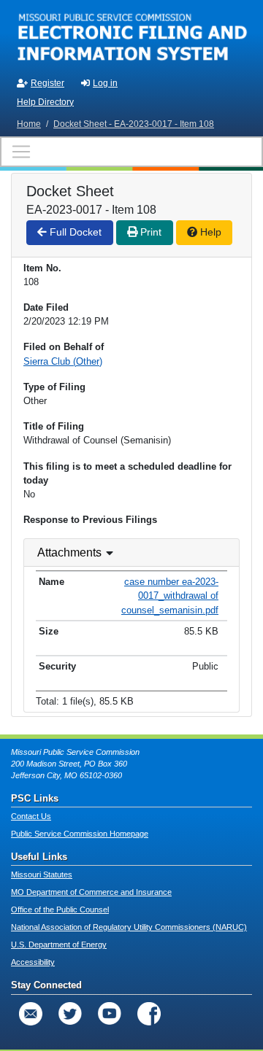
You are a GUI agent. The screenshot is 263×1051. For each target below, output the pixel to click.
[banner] (131, 35)
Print (149, 232)
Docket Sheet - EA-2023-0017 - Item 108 (133, 124)
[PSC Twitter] (70, 1013)
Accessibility (33, 962)
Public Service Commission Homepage (79, 833)
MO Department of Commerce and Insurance (91, 892)
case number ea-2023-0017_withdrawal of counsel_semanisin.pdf (169, 595)
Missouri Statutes (41, 874)
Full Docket (74, 232)
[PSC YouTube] (109, 1013)
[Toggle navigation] (131, 151)
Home (29, 124)
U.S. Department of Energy (59, 944)
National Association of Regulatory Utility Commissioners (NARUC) (129, 927)
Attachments (69, 552)
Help (209, 232)
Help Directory (45, 102)
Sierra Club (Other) (62, 361)
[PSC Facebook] (149, 1013)
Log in (105, 83)
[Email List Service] (30, 1013)
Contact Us (31, 816)
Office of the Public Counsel (60, 909)
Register (47, 83)
